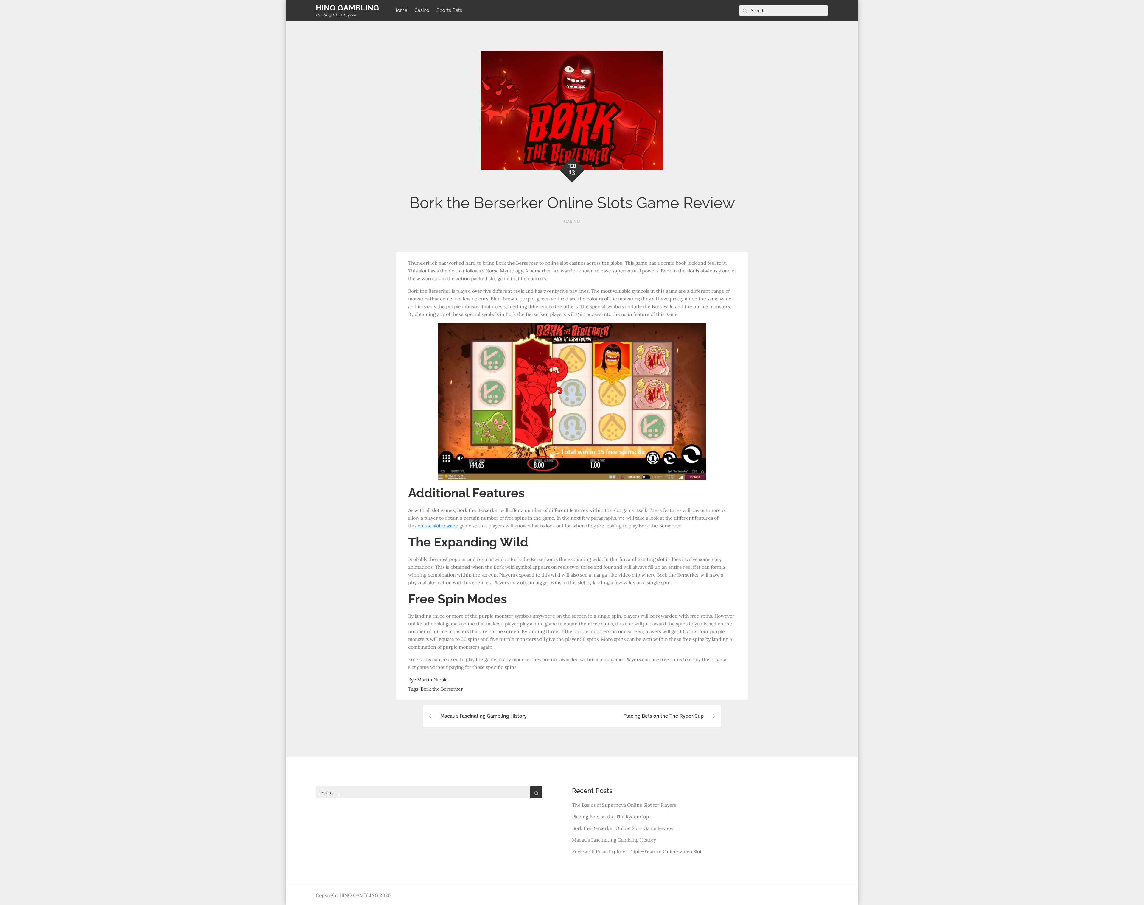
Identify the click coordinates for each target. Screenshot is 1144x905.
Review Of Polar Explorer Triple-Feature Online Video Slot (637, 851)
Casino (421, 10)
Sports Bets (449, 10)
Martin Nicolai (433, 680)
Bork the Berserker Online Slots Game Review (623, 828)
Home (400, 10)
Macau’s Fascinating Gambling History (614, 840)
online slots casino (438, 526)
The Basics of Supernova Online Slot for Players (624, 805)
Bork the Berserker (442, 689)
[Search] (745, 10)
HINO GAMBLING (347, 7)
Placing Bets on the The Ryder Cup (610, 817)
